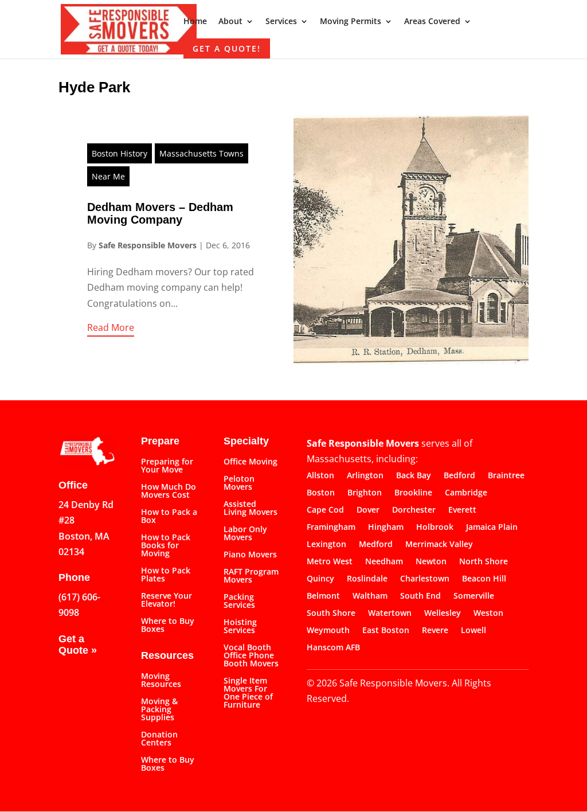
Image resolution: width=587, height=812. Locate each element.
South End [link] (420, 596)
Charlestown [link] (424, 579)
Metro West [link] (330, 562)
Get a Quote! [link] (227, 48)
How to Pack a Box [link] (169, 516)
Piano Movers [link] (250, 555)
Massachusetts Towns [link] (201, 153)
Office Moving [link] (250, 462)
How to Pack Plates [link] (165, 575)
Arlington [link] (365, 476)
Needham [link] (384, 562)
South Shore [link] (331, 613)
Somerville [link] (473, 596)
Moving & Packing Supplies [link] (159, 710)
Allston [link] (320, 476)
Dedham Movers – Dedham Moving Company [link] (160, 213)
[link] (129, 28)
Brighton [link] (364, 493)
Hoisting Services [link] (240, 626)
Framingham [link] (331, 527)
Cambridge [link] (466, 493)
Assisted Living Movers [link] (250, 508)
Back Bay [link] (413, 476)
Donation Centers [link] (159, 739)
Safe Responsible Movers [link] (148, 245)
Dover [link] (368, 510)
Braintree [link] (506, 476)
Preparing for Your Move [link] (167, 466)
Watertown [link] (390, 613)
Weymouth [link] (328, 630)
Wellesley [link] (442, 613)
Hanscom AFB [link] (333, 648)
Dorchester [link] (414, 510)
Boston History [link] (119, 153)
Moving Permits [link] (350, 21)
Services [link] (281, 21)
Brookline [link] (413, 493)
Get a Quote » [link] (77, 644)
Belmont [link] (323, 596)
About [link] (230, 21)
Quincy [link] (320, 579)
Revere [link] (435, 630)
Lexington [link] (326, 544)
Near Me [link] (108, 176)
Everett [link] (462, 510)
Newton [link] (431, 562)
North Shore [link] (483, 562)
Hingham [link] (386, 527)
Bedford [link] (459, 476)
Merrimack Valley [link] (439, 544)
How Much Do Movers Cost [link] (168, 491)
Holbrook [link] (434, 527)
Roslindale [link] (367, 579)
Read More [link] (110, 327)
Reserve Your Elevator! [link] (166, 600)
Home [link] (195, 21)
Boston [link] (321, 493)
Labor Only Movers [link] (245, 533)
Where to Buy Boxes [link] (167, 625)
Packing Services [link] (239, 601)
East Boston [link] (385, 630)
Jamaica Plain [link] (492, 527)
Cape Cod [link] (325, 510)
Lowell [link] (473, 630)
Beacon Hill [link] (484, 579)
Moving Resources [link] (161, 680)
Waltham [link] (370, 596)
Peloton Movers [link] (239, 483)
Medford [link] (376, 544)
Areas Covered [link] (432, 21)
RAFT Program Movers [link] (251, 576)
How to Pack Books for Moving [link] (165, 546)
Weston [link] (488, 613)
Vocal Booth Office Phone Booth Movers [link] (251, 656)
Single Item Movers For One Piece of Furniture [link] (248, 693)
